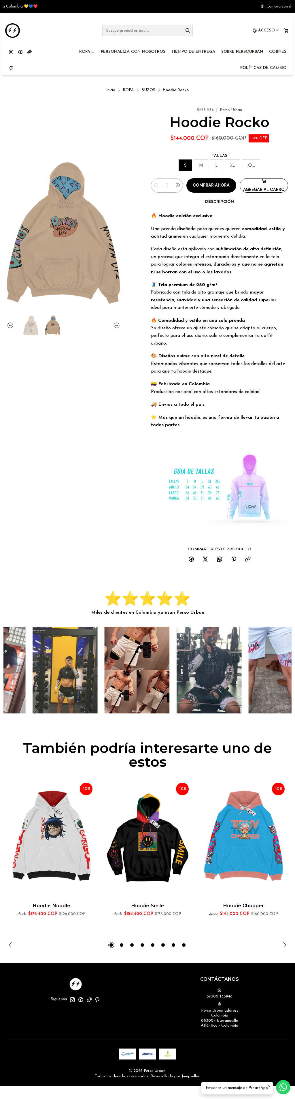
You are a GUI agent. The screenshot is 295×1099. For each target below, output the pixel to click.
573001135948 (219, 996)
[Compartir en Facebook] (191, 559)
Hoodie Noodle (51, 905)
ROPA (84, 52)
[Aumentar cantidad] (178, 185)
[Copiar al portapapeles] (248, 559)
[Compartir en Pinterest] (234, 559)
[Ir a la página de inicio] (12, 30)
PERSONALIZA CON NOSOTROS (133, 52)
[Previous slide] (11, 325)
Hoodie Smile (147, 905)
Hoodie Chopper (243, 905)
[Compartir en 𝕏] (205, 559)
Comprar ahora (211, 185)
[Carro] (286, 31)
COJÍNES (277, 52)
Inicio (110, 90)
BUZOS (148, 90)
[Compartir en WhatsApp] (219, 559)
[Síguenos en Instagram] (11, 52)
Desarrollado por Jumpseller (174, 1076)
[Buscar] (188, 30)
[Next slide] (115, 325)
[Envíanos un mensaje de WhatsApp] (283, 1087)
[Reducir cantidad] (156, 185)
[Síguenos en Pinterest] (11, 68)
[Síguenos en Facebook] (20, 52)
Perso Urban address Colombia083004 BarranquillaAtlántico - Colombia (219, 1018)
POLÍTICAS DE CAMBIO (263, 68)
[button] (111, 945)
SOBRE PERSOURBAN (242, 52)
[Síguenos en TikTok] (29, 52)
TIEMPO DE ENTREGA (193, 52)
